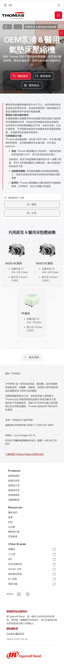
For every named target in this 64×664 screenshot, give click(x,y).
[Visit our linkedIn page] (19, 594)
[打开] (58, 15)
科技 (10, 522)
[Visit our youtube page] (28, 594)
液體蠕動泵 (14, 499)
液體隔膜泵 (14, 494)
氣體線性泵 (14, 490)
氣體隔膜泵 (14, 475)
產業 (10, 517)
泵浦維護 (12, 536)
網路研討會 (14, 531)
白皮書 (11, 526)
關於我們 (12, 512)
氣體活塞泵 (14, 480)
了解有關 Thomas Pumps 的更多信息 (24, 454)
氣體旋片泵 (14, 485)
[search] (59, 5)
